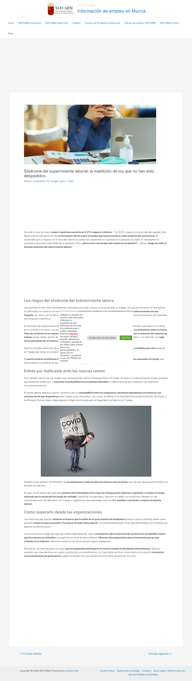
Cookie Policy (107, 670)
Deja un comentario (34, 181)
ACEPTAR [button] (126, 338)
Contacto (146, 670)
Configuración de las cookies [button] (102, 338)
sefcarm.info (72, 670)
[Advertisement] (96, 61)
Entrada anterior (31, 653)
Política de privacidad (128, 670)
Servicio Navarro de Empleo (143, 674)
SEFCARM (86, 5)
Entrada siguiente (160, 653)
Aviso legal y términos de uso (169, 670)
